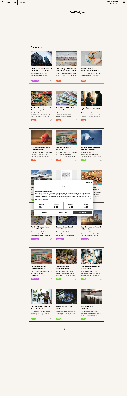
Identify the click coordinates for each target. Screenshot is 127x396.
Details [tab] (63, 186)
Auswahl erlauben (63, 212)
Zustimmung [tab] (44, 186)
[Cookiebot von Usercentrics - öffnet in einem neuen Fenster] (86, 183)
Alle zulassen (82, 212)
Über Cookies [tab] (83, 186)
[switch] (56, 207)
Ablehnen (44, 212)
